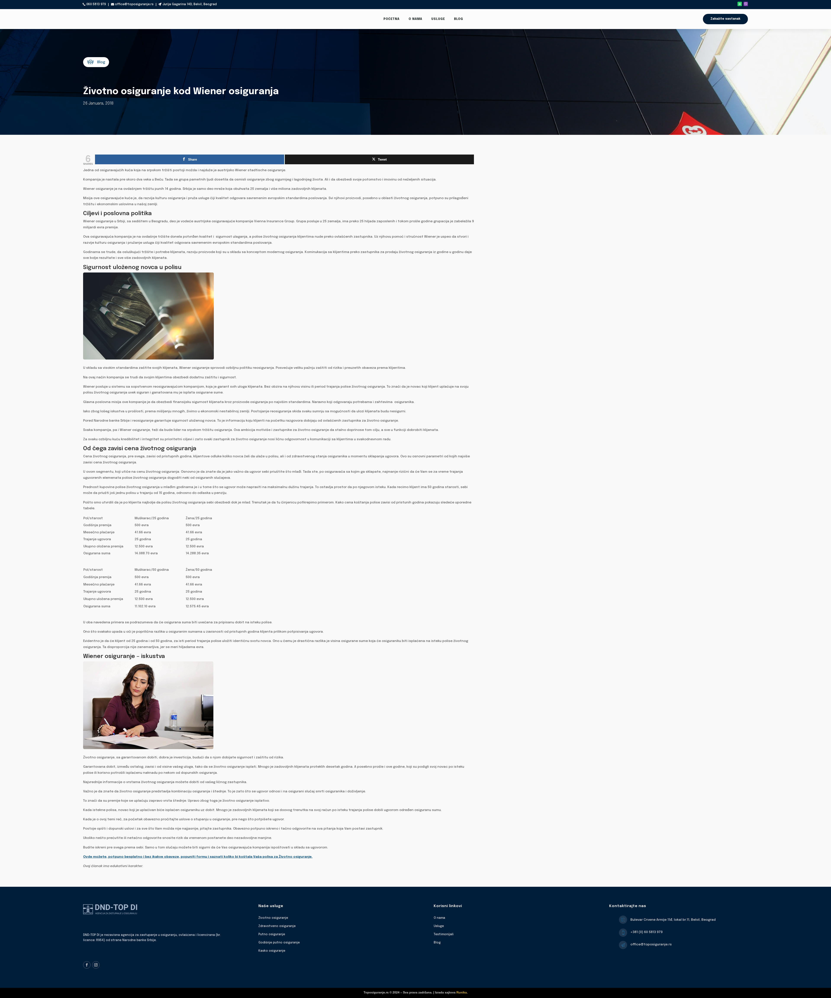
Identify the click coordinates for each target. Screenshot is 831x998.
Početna (391, 19)
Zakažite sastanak (725, 18)
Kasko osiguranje (271, 950)
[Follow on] (746, 4)
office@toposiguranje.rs (134, 4)
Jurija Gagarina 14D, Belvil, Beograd (190, 4)
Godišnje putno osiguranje (279, 942)
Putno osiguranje (271, 934)
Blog (458, 19)
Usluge (438, 19)
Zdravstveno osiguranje (277, 926)
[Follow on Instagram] (96, 965)
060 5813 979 (96, 4)
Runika (461, 992)
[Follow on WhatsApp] (740, 4)
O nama (415, 19)
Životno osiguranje (273, 917)
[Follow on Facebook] (86, 965)
